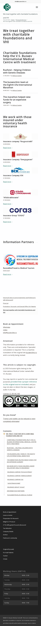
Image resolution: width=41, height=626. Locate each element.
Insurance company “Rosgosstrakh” (18, 141)
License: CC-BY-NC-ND (11, 394)
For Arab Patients (8, 552)
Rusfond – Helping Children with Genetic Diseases (17, 71)
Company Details (8, 531)
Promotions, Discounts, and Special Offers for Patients (19, 306)
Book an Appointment (9, 512)
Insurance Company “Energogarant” (18, 159)
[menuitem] (37, 7)
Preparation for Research (11, 518)
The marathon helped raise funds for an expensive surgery (16, 100)
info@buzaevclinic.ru (10, 333)
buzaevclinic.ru (31, 352)
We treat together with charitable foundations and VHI (19, 311)
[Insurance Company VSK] (20, 170)
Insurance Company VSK (13, 175)
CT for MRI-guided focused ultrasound (14, 525)
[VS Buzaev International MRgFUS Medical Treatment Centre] (17, 7)
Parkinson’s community (10, 538)
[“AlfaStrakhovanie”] (20, 192)
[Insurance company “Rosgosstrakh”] (20, 136)
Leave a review (7, 515)
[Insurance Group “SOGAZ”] (20, 210)
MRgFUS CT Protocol (9, 522)
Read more (7, 148)
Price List (5, 303)
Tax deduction (7, 528)
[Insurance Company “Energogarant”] (20, 154)
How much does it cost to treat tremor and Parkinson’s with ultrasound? (19, 299)
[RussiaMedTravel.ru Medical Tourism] (20, 260)
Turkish (5, 556)
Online (5, 330)
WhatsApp (6, 327)
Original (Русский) (8, 549)
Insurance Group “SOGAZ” (14, 215)
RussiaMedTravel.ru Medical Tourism (18, 268)
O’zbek (5, 559)
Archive (5, 535)
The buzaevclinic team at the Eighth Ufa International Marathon (17, 85)
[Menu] (37, 7)
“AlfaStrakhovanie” (11, 197)
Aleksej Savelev (17, 76)
